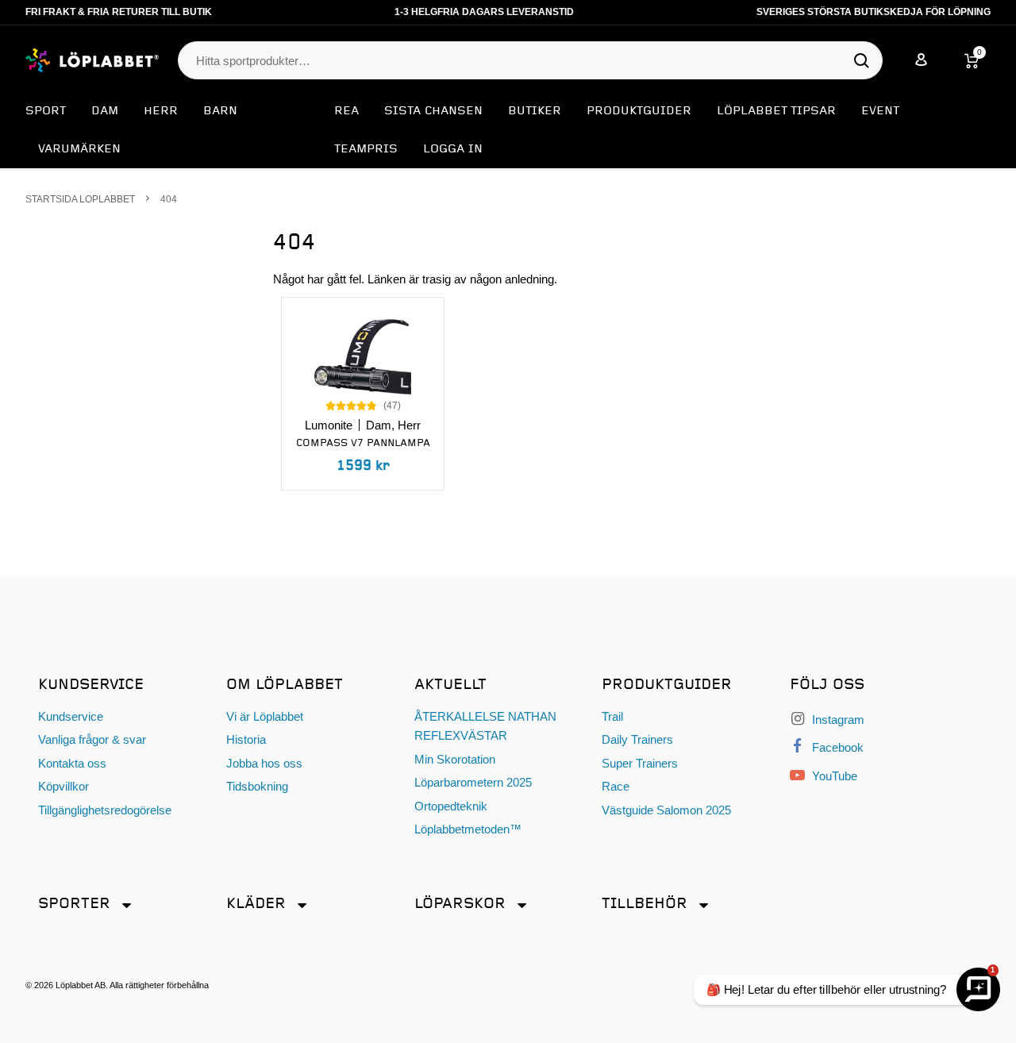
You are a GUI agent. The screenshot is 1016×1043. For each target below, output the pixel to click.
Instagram (836, 719)
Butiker (534, 111)
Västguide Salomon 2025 (666, 810)
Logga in (453, 149)
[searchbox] (522, 61)
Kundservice (70, 716)
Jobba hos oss (264, 763)
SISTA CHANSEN (433, 111)
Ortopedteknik (450, 806)
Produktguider (639, 111)
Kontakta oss (72, 763)
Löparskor (460, 904)
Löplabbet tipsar (776, 111)
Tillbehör (644, 904)
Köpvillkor (63, 786)
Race (615, 786)
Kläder (256, 904)
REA (346, 111)
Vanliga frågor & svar (92, 739)
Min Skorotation (454, 759)
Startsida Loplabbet (80, 199)
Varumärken (79, 149)
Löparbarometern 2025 (473, 782)
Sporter (74, 904)
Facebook (836, 747)
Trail (612, 716)
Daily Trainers (637, 739)
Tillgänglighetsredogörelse (104, 810)
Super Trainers (640, 763)
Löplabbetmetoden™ (467, 829)
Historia (246, 739)
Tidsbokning (257, 786)
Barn (220, 111)
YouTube (833, 776)
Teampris (366, 149)
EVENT (880, 111)
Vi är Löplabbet (264, 716)
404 (168, 199)
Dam (104, 111)
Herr (161, 111)
